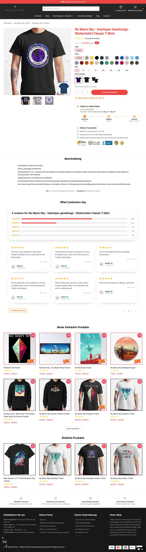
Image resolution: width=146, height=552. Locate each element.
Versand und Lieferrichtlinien (85, 520)
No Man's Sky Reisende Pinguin (123, 368)
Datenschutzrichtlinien (48, 526)
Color (77, 54)
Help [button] (142, 549)
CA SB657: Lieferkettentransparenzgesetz (54, 532)
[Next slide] (67, 61)
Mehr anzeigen (73, 428)
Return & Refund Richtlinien (84, 526)
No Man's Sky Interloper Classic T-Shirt (90, 478)
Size (76, 67)
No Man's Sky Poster (12, 368)
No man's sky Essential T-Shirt (122, 414)
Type (76, 47)
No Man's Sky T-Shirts (40, 23)
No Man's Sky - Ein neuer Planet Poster (54, 368)
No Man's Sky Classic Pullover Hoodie (54, 414)
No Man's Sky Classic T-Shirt (121, 478)
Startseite (7, 23)
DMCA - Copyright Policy (48, 529)
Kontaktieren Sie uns (82, 529)
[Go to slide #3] (49, 101)
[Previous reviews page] (125, 311)
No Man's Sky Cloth (21, 23)
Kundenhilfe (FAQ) (81, 532)
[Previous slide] (7, 61)
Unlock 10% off (5, 542)
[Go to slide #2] (37, 101)
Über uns (43, 520)
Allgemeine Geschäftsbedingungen (52, 523)
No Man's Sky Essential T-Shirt (87, 414)
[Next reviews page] (136, 311)
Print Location (80, 74)
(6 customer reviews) (92, 38)
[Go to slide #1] (25, 101)
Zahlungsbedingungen (83, 523)
